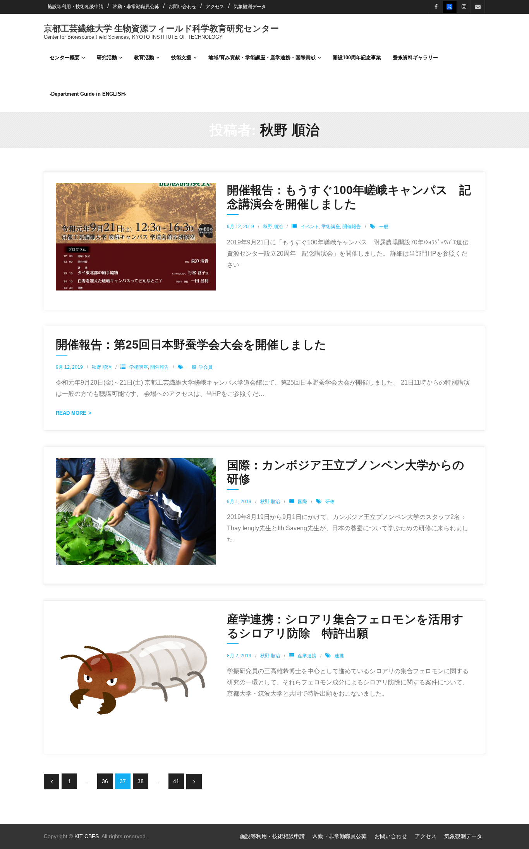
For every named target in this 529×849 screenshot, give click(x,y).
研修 (330, 501)
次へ (194, 781)
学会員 (206, 367)
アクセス (215, 6)
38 (140, 781)
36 (105, 781)
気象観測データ (250, 6)
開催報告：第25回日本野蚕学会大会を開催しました (191, 344)
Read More (71, 413)
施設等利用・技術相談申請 (75, 6)
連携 (339, 655)
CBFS (91, 836)
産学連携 (307, 655)
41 (176, 781)
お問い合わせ (182, 6)
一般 (383, 226)
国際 (302, 501)
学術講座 (330, 226)
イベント (310, 226)
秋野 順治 (273, 226)
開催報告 (351, 226)
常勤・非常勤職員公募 (136, 6)
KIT (78, 836)
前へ (51, 781)
